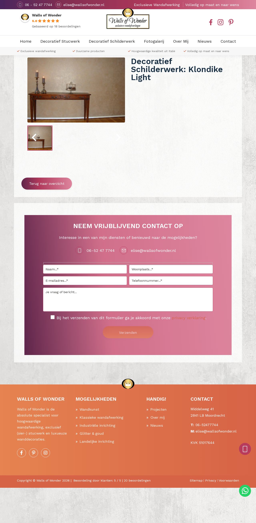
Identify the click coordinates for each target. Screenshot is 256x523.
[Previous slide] (35, 138)
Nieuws (156, 425)
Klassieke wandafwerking (101, 417)
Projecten (158, 409)
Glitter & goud (92, 433)
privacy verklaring (188, 317)
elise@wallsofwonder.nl (153, 250)
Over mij (157, 417)
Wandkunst (89, 409)
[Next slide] (118, 138)
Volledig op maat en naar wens (208, 51)
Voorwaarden (229, 480)
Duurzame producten (90, 51)
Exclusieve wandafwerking (38, 51)
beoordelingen (137, 480)
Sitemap (196, 480)
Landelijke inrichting (97, 441)
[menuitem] (39, 138)
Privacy (210, 480)
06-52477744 (207, 425)
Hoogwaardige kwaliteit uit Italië (153, 51)
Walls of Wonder (47, 15)
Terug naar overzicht (46, 183)
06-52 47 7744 (101, 250)
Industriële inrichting (97, 425)
